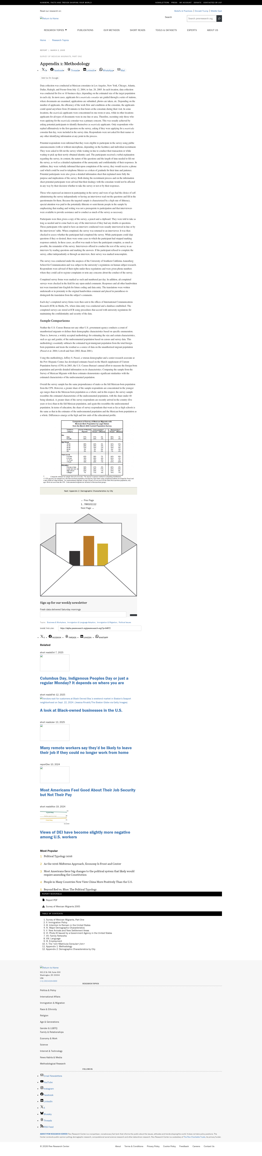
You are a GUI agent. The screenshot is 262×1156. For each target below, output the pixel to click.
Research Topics (54, 30)
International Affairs (50, 996)
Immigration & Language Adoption (81, 622)
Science (44, 1044)
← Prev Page (87, 500)
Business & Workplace (56, 622)
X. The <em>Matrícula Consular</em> (65, 943)
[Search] (219, 18)
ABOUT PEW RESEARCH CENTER (54, 1134)
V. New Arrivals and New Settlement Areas (67, 930)
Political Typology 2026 (58, 856)
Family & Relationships (52, 1031)
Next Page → (87, 507)
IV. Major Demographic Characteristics (65, 927)
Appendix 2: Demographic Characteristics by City (70, 949)
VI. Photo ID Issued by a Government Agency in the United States (79, 933)
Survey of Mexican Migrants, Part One (61, 56)
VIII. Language (53, 938)
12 (95, 504)
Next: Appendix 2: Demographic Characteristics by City (88, 491)
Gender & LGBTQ (48, 1028)
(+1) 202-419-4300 (48, 981)
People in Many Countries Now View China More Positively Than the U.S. (88, 882)
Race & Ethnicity (48, 1009)
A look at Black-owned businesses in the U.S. (81, 710)
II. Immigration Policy (56, 922)
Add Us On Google (50, 77)
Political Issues (125, 622)
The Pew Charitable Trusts (194, 1137)
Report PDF (51, 900)
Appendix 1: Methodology (59, 946)
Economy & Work (48, 1038)
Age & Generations (49, 1021)
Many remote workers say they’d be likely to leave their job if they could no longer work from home (86, 750)
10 (89, 504)
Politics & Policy (48, 990)
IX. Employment (54, 941)
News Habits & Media (51, 1057)
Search (168, 17)
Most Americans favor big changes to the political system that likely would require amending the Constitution (89, 872)
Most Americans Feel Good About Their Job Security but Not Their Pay (87, 792)
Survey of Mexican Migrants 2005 (63, 906)
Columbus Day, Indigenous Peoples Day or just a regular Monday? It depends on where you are (84, 680)
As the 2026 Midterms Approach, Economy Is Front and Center (82, 864)
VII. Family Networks (56, 935)
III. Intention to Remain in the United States (68, 925)
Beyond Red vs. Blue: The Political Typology (70, 889)
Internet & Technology (51, 1050)
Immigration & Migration (107, 622)
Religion (44, 1015)
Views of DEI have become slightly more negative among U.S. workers (85, 834)
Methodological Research (53, 1063)
